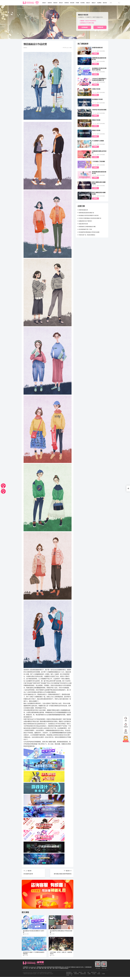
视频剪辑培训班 (69, 973)
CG (71, 975)
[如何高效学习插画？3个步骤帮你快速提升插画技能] (34, 944)
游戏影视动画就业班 (97, 47)
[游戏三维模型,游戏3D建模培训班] (84, 185)
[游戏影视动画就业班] (84, 51)
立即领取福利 (84, 27)
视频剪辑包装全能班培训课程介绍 (86, 212)
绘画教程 (99, 2)
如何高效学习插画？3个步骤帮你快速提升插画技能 (33, 953)
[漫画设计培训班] (84, 123)
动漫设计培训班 (96, 89)
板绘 (88, 972)
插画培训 (50, 2)
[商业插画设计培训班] (84, 102)
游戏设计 (61, 2)
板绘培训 (105, 2)
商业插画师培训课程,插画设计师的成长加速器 (61, 931)
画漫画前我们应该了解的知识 (85, 221)
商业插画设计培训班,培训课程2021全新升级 (33, 931)
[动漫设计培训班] (84, 92)
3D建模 (77, 2)
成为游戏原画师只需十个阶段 (85, 229)
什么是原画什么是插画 (98, 140)
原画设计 (80, 972)
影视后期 (72, 2)
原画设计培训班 (96, 130)
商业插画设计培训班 (97, 99)
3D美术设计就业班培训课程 (99, 109)
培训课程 (82, 2)
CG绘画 (67, 975)
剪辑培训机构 (83, 973)
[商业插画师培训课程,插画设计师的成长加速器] (61, 922)
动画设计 (88, 2)
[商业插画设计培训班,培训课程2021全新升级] (34, 922)
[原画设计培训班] (84, 133)
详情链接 (2, 6)
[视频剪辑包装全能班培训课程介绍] (84, 61)
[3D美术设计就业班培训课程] (84, 113)
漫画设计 (94, 2)
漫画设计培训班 (96, 120)
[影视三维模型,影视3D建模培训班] (84, 196)
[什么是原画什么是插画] (84, 144)
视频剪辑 (66, 2)
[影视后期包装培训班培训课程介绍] (84, 175)
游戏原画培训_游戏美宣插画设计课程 (87, 226)
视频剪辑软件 (69, 972)
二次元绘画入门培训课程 (98, 161)
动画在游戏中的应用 (83, 223)
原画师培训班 (93, 972)
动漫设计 (44, 2)
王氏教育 (75, 972)
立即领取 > (95, 53)
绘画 (85, 972)
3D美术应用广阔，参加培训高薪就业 (87, 234)
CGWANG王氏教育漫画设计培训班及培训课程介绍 (90, 218)
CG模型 (89, 973)
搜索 (118, 3)
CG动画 (93, 973)
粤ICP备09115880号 (49, 973)
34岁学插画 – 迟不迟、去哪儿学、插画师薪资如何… (61, 953)
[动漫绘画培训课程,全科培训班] (84, 154)
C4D (99, 972)
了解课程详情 (100, 27)
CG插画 (103, 973)
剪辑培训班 (76, 973)
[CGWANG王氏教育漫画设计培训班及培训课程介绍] (84, 82)
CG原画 (98, 973)
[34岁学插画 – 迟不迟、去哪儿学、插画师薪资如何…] (61, 944)
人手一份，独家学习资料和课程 (98, 51)
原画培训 (55, 2)
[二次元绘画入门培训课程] (84, 164)
